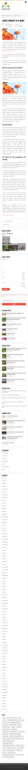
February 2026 (4, 489)
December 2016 (5, 684)
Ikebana (3, 464)
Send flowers (10, 215)
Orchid (4, 738)
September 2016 (5, 692)
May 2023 (4, 553)
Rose (18, 747)
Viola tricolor (19, 750)
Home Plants (14, 731)
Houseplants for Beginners (12, 328)
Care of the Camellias (11, 338)
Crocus (4, 720)
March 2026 (4, 486)
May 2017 (4, 675)
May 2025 (4, 505)
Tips (3, 750)
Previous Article (9, 221)
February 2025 (4, 514)
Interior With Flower (5, 466)
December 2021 (5, 600)
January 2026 (4, 492)
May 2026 (4, 480)
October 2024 (4, 519)
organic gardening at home (18, 738)
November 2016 (5, 686)
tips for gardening (10, 750)
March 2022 (4, 592)
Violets (4, 752)
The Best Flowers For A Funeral (8, 443)
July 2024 (4, 525)
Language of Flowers (11, 333)
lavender (12, 736)
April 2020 (4, 617)
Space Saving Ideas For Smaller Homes (14, 427)
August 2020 (4, 611)
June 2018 (4, 659)
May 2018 (4, 661)
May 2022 (4, 586)
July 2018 (4, 656)
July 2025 (4, 500)
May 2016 (4, 703)
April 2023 (4, 556)
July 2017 (4, 670)
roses (22, 747)
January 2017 (4, 681)
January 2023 (4, 564)
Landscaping (5, 736)
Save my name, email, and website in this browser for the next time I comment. (23, 279)
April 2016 (4, 706)
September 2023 (5, 544)
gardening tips (6, 729)
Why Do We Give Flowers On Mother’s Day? (15, 313)
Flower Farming (5, 453)
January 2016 (4, 709)
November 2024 (5, 517)
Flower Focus (9, 15)
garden (13, 727)
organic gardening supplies (8, 745)
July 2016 (4, 698)
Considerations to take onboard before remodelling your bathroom (14, 437)
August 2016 (4, 695)
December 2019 (5, 625)
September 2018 (5, 650)
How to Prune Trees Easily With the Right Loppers (11, 395)
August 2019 (4, 631)
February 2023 (4, 561)
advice (4, 717)
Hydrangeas (5, 733)
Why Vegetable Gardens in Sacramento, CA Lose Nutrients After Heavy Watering (16, 318)
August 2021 (4, 606)
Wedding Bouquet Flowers (8, 754)
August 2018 (4, 653)
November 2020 (5, 608)
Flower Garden (13, 724)
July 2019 (4, 634)
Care (19, 717)
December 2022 (5, 567)
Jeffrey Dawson (9, 24)
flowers (19, 724)
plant (4, 747)
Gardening (4, 458)
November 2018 (5, 645)
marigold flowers (19, 736)
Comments (4, 259)
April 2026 (4, 483)
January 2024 (4, 536)
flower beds (5, 724)
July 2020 (4, 614)
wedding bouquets (19, 754)
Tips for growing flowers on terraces (14, 324)
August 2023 (4, 547)
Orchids (9, 738)
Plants (14, 747)
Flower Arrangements (15, 722)
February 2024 (4, 533)
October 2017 (4, 667)
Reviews (3, 469)
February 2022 (4, 595)
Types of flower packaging (12, 416)
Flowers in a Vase (6, 727)
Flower (7, 722)
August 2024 (4, 522)
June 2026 (4, 478)
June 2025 (4, 503)
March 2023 (4, 558)
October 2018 (4, 647)
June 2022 (4, 583)
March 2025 (4, 511)
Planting (9, 747)
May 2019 (4, 636)
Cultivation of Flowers (12, 720)
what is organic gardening (8, 757)
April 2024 (4, 530)
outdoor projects (20, 745)
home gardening (6, 731)
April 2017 (4, 678)
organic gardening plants (8, 740)
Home (4, 15)
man (6, 215)
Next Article (6, 224)
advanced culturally (10, 51)
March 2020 (4, 620)
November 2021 (5, 603)
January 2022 (4, 597)
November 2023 (5, 542)
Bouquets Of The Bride (12, 717)
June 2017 (4, 672)
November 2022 (5, 569)
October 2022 (4, 572)
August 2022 (4, 578)
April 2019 (4, 639)
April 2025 (4, 508)
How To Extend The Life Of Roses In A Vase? (15, 432)
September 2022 (5, 575)
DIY (3, 722)
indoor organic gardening (15, 733)
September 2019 (5, 628)
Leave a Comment (18, 26)
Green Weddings (5, 461)
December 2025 (5, 494)
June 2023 (4, 550)
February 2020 (4, 622)
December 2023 (5, 539)
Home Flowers (14, 729)
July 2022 (4, 581)
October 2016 (4, 689)
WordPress (22, 767)
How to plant (21, 731)
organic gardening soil (7, 743)
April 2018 (4, 664)
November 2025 (5, 497)
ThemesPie (10, 767)
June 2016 (4, 700)
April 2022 (4, 589)
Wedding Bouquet (11, 752)
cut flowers (21, 720)
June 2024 (4, 528)
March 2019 (4, 642)
